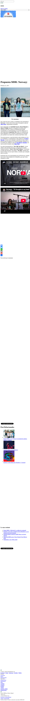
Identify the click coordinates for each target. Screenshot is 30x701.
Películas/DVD (3, 677)
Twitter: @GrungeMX (5, 698)
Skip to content (4, 8)
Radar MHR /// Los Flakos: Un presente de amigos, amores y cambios (15, 439)
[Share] (15, 255)
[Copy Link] (15, 251)
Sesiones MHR (4, 689)
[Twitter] (15, 247)
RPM (2, 682)
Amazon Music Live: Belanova (10, 449)
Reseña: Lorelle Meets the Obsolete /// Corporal (14, 462)
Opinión (2, 685)
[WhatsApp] (15, 249)
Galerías (2, 683)
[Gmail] (15, 253)
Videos (2, 687)
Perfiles (2, 686)
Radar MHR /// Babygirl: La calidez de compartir (14, 530)
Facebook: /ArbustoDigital (6, 697)
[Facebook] (15, 246)
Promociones (4, 690)
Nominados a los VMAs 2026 (10, 539)
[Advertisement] (15, 33)
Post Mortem (3, 681)
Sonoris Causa (3, 680)
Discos (2, 676)
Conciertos (3, 675)
